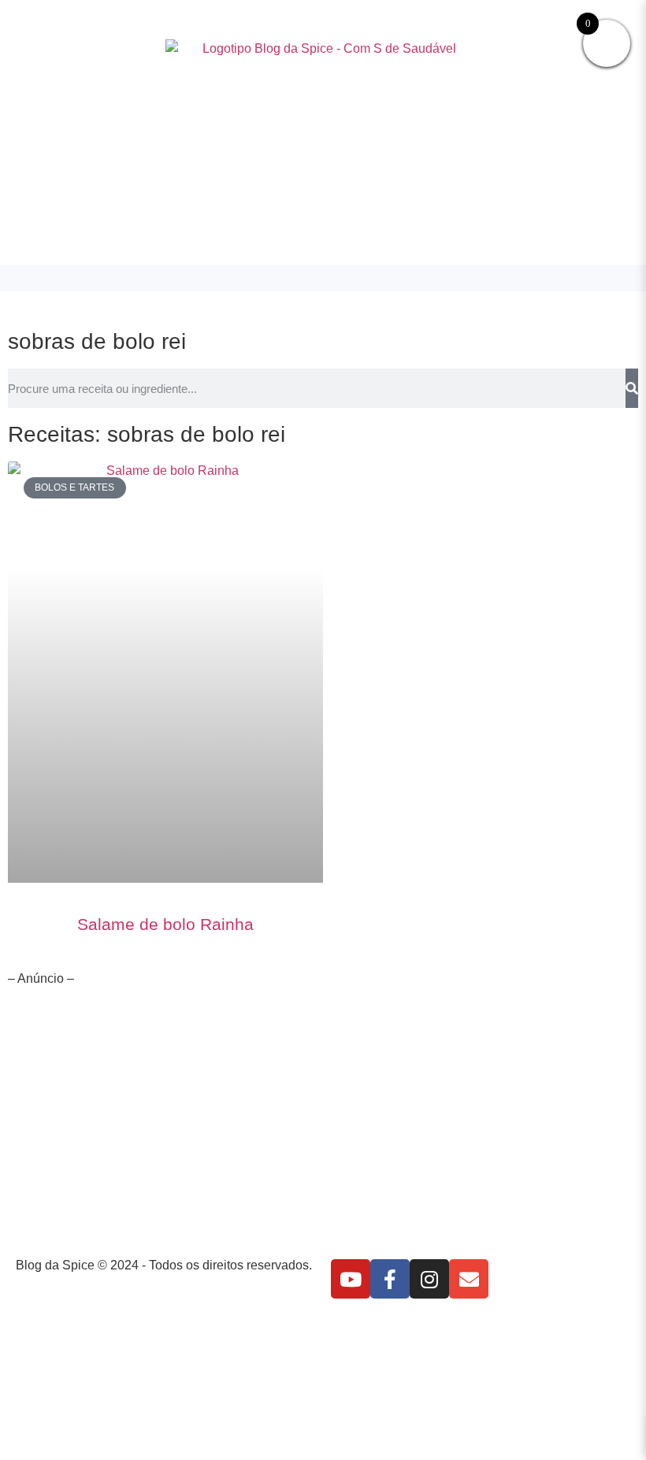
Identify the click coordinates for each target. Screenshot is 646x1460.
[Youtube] (350, 1279)
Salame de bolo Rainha (165, 924)
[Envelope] (468, 1279)
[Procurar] (632, 388)
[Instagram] (429, 1279)
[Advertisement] (323, 1125)
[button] (323, 278)
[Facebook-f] (390, 1279)
